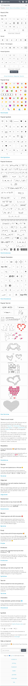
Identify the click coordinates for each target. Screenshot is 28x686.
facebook (14, 667)
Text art (9, 426)
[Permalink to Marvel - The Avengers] (26, 43)
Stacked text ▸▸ (5, 509)
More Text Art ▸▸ (5, 414)
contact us (14, 659)
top (14, 682)
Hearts (7, 8)
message (17, 636)
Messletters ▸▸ (4, 460)
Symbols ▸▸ (4, 576)
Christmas (23, 8)
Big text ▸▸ (3, 526)
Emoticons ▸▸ (4, 560)
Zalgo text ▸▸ (4, 494)
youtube (14, 674)
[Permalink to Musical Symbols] (26, 51)
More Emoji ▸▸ (4, 112)
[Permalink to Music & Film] (26, 12)
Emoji (5, 76)
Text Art (22, 76)
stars (21, 624)
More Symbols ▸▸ (5, 157)
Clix (12, 655)
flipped (10, 427)
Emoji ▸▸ (3, 543)
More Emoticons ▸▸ (6, 253)
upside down (21, 427)
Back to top (14, 71)
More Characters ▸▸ (6, 299)
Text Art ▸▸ (3, 593)
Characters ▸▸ (4, 607)
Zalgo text (16, 76)
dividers (7, 429)
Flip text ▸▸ (3, 476)
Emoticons (10, 76)
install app (14, 678)
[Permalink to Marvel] (26, 36)
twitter (14, 670)
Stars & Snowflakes (15, 8)
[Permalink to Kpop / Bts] (26, 15)
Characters (16, 426)
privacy (14, 663)
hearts (14, 624)
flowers (18, 624)
